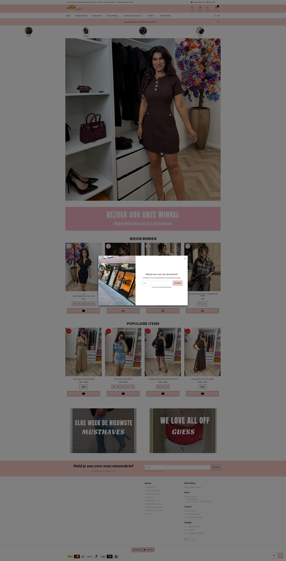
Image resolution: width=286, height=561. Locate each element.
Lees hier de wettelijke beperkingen (161, 287)
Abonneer (177, 283)
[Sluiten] (185, 258)
